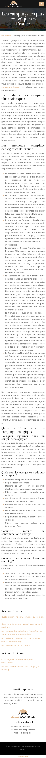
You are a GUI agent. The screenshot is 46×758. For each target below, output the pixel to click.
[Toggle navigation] (41, 4)
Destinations (8, 36)
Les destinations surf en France (15, 645)
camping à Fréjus (10, 87)
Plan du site (23, 756)
